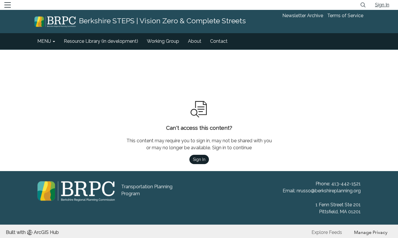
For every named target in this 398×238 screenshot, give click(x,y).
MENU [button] (44, 41)
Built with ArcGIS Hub (32, 232)
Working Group (163, 41)
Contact (219, 41)
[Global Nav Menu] (7, 5)
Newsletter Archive (302, 15)
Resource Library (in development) (101, 41)
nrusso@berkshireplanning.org (329, 190)
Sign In (382, 5)
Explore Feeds (326, 232)
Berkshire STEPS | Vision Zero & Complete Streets (162, 20)
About (194, 41)
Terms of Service (345, 15)
